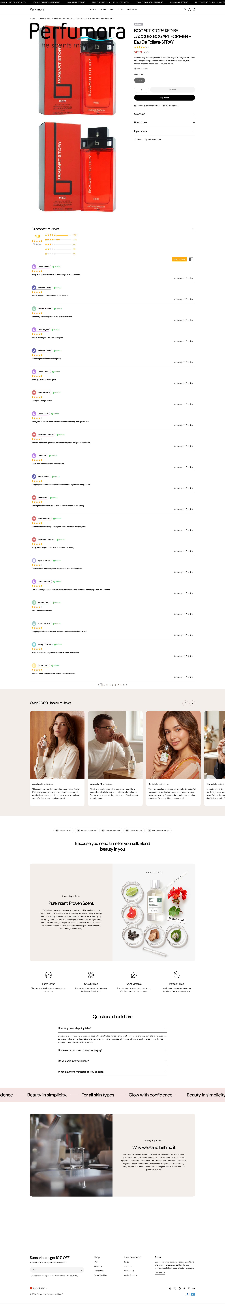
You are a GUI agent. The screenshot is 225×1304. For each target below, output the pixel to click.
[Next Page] (126, 685)
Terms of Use (60, 1276)
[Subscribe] (81, 1269)
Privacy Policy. (72, 1276)
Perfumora (37, 9)
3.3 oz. (141, 81)
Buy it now (164, 97)
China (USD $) (39, 1288)
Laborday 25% (44, 18)
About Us (98, 1266)
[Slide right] (192, 703)
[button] (98, 685)
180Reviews (37, 244)
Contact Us (99, 1271)
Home (32, 18)
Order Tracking (100, 1275)
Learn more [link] (160, 1272)
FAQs (96, 1262)
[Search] (184, 9)
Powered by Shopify (55, 1294)
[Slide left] (185, 703)
